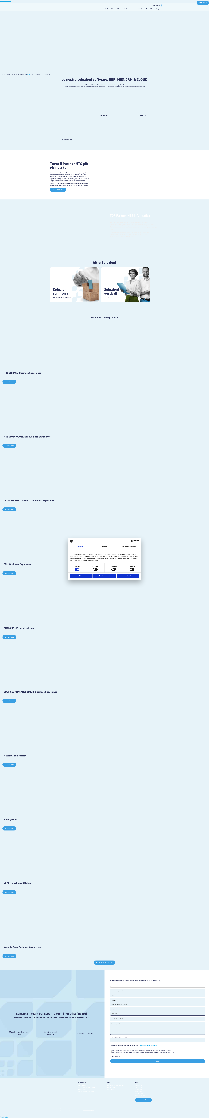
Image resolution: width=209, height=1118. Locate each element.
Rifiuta (81, 576)
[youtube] (55, 1089)
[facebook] (51, 1089)
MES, (121, 79)
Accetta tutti (128, 576)
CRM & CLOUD (136, 79)
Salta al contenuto (5, 1)
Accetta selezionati (104, 576)
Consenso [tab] (80, 546)
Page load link (4, 1117)
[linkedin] (58, 1089)
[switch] (95, 569)
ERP (112, 79)
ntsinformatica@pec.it (88, 1110)
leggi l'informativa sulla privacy (149, 1045)
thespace (29, 74)
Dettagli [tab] (104, 546)
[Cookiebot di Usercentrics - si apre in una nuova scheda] (132, 541)
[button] (148, 5)
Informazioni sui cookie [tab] (129, 546)
